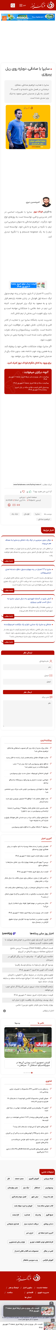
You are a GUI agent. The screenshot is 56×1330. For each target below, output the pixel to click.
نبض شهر (34, 1197)
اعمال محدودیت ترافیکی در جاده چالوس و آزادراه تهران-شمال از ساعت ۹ (26, 895)
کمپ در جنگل (48, 1251)
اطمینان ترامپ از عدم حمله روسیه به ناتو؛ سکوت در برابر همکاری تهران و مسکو (27, 848)
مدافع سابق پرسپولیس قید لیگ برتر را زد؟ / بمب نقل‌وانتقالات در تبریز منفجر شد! (30, 765)
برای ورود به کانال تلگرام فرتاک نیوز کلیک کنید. (29, 363)
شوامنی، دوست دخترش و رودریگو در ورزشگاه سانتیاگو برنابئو (28, 781)
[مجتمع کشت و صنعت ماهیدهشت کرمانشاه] (28, 17)
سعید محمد (19, 1179)
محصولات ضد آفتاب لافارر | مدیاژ (26, 1251)
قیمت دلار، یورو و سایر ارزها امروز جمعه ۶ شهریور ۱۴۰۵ (22, 1326)
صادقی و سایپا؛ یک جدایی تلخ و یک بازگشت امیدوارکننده (27, 624)
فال (8, 1179)
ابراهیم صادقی (44, 519)
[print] (9, 505)
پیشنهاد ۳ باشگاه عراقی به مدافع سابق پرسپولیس (30, 827)
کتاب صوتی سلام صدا (45, 1206)
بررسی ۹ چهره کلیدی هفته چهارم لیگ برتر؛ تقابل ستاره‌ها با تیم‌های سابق (27, 863)
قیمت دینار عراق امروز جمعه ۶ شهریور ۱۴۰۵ (23, 285)
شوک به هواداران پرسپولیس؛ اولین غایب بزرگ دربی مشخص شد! (26, 790)
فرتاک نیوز (38, 211)
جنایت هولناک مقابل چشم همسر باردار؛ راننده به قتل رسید (27, 757)
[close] (51, 1303)
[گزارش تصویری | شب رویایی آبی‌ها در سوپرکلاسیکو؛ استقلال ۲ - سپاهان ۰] (28, 1042)
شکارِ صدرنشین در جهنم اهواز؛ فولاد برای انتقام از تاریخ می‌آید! (28, 904)
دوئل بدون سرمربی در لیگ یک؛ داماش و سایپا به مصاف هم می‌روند (28, 542)
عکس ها (41, 1023)
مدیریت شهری (43, 1292)
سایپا (37, 514)
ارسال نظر (28, 692)
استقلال (37, 1188)
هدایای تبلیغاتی (13, 1224)
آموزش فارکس (48, 1260)
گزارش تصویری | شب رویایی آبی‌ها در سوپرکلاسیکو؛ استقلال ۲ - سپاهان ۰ (33, 1064)
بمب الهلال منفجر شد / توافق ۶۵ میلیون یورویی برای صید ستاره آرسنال (27, 800)
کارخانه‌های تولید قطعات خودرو (41, 1242)
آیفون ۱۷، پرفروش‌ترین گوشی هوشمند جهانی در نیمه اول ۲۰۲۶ (27, 1109)
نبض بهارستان (13, 1188)
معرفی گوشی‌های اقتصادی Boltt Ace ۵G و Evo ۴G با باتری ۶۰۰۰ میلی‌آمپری (27, 1150)
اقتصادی (30, 1292)
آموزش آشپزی (34, 1179)
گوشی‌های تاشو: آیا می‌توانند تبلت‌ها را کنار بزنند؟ (30, 1127)
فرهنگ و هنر (14, 1288)
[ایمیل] (14, 505)
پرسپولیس (49, 1188)
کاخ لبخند (15, 1215)
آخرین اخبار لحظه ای (45, 1233)
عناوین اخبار (27, 1288)
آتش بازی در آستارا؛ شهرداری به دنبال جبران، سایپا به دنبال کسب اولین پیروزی (29, 600)
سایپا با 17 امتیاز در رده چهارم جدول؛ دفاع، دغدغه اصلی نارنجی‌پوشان (28, 571)
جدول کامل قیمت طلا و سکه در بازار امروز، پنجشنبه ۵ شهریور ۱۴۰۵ (30, 388)
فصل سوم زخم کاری (19, 1197)
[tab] (40, 1023)
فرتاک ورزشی (48, 1179)
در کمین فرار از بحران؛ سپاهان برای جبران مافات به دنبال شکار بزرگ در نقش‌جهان (26, 879)
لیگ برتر (26, 1188)
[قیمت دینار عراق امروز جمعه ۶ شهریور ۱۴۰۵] (41, 285)
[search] (13, 5)
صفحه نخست (42, 1288)
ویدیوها (17, 1023)
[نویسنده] (46, 206)
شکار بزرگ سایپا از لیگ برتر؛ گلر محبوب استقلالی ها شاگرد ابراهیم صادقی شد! (27, 749)
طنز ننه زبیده (48, 1197)
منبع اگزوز (49, 1215)
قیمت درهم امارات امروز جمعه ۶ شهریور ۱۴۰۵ (31, 856)
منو (24, 5)
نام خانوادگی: (44, 661)
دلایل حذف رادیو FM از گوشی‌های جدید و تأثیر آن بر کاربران (27, 1133)
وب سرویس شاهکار (30, 1260)
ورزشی (22, 497)
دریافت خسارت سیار (31, 1224)
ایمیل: (46, 675)
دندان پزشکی (48, 1224)
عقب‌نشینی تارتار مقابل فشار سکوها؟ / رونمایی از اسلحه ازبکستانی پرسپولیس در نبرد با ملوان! (27, 809)
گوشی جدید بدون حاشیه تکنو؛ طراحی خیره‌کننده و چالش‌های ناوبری (30, 1141)
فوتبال (26, 514)
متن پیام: (45, 697)
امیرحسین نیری (33, 202)
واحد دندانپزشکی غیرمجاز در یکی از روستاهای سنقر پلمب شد (26, 887)
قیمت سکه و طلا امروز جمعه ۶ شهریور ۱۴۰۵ (30, 383)
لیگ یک (15, 514)
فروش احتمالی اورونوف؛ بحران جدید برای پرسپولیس (29, 773)
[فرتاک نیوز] (42, 9)
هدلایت (27, 1215)
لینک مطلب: (47, 484)
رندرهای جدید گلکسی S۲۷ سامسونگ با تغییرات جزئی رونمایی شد (29, 1090)
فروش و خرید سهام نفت (23, 1206)
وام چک (38, 1215)
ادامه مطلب (9, 561)
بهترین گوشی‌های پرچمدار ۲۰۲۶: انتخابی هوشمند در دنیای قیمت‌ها (27, 1118)
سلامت (10, 1292)
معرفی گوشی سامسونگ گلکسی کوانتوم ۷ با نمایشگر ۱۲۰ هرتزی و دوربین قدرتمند (27, 1100)
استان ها (28, 1297)
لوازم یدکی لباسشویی (17, 1242)
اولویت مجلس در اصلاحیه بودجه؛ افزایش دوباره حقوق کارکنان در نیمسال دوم (28, 920)
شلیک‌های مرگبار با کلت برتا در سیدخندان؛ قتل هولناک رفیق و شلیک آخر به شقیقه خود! (26, 819)
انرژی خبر (29, 1233)
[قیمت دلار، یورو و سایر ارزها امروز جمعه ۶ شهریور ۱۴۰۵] (47, 1311)
